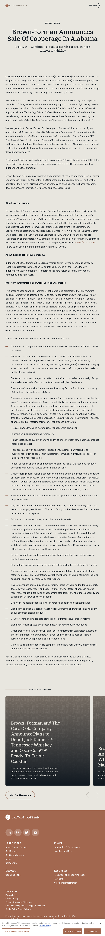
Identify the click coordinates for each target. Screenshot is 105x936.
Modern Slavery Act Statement (19, 902)
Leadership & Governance (67, 847)
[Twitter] (26, 832)
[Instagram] (18, 832)
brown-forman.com (84, 242)
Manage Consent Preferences (16, 931)
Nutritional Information (65, 882)
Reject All (92, 931)
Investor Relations (63, 851)
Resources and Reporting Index (69, 874)
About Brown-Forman (16, 847)
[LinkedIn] (9, 832)
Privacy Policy (11, 895)
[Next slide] (97, 795)
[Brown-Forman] (16, 5)
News (8, 859)
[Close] (101, 923)
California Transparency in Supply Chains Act (25, 905)
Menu (95, 5)
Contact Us (11, 862)
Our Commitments (14, 855)
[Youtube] (35, 832)
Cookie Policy (45, 926)
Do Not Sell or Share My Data (18, 909)
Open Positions (13, 874)
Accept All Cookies (73, 931)
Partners (58, 878)
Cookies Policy (11, 898)
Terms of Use (11, 891)
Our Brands (11, 851)
